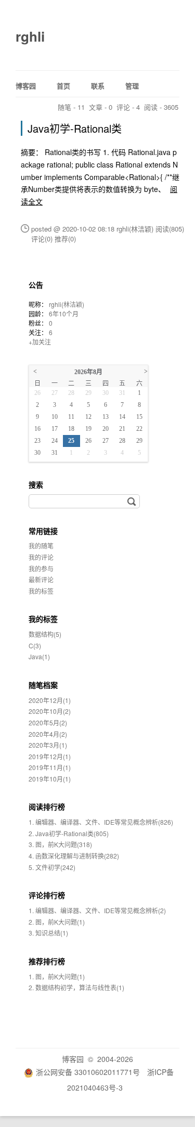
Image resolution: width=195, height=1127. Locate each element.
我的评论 (41, 557)
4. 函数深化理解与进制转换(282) (74, 855)
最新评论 (41, 579)
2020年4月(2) (48, 733)
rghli (30, 36)
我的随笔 (41, 545)
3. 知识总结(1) (48, 932)
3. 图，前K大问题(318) (60, 844)
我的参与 (41, 568)
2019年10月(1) (50, 778)
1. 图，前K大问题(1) (57, 976)
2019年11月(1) (50, 767)
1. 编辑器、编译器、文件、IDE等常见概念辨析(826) (101, 821)
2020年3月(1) (48, 744)
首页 (63, 86)
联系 (98, 86)
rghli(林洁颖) (66, 304)
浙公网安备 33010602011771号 (88, 1072)
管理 (132, 86)
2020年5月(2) (48, 722)
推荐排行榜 (47, 961)
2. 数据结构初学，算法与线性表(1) (76, 987)
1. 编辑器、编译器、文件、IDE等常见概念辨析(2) (97, 910)
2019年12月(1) (50, 756)
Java (39, 656)
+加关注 (40, 341)
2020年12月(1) (50, 700)
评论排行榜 (47, 895)
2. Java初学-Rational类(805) (69, 833)
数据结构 (45, 634)
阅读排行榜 (47, 806)
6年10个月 (64, 313)
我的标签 (41, 590)
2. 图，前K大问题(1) (57, 921)
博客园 (26, 86)
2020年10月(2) (50, 711)
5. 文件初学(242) (52, 867)
